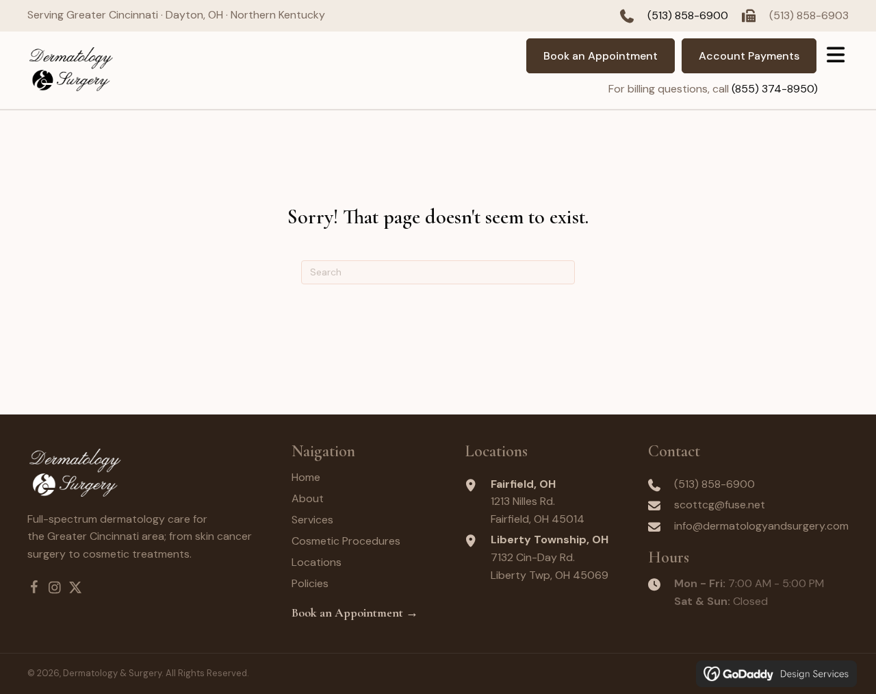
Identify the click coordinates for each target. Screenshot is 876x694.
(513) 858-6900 (687, 15)
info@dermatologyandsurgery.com (761, 526)
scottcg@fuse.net (719, 504)
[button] (34, 588)
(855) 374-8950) (775, 89)
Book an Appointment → (355, 612)
